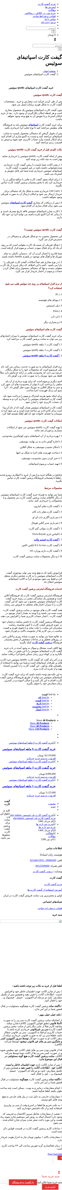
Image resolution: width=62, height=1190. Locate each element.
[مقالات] (51, 833)
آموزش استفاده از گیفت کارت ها (45, 890)
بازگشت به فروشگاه (23, 1182)
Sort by (43, 697)
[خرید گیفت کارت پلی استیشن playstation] (33, 815)
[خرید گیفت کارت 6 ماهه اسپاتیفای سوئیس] (28, 742)
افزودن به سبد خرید (45, 758)
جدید (53, 806)
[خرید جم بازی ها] (46, 824)
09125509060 (42, 865)
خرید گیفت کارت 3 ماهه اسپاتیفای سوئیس (29, 767)
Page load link (55, 1154)
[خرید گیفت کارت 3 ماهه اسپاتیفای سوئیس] (28, 761)
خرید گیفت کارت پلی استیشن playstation (34, 818)
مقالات (52, 836)
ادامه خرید (50, 1187)
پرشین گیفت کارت (43, 871)
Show (39, 723)
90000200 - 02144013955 (43, 860)
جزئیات (30, 758)
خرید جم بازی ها (47, 827)
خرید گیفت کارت (53, 884)
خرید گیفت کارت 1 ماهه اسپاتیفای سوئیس (29, 786)
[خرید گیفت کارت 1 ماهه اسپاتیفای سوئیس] (28, 779)
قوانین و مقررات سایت (50, 908)
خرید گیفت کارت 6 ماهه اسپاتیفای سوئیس (29, 749)
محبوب (52, 803)
